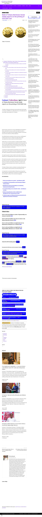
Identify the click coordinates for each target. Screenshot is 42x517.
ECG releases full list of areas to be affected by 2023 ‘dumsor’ (21, 450)
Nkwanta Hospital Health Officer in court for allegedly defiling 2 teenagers (8, 450)
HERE (11, 216)
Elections (14, 5)
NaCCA (7, 300)
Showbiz (23, 5)
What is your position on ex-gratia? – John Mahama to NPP (14, 180)
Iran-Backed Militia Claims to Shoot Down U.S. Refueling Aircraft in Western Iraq (34, 40)
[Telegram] (26, 22)
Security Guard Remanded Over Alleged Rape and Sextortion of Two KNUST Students (33, 21)
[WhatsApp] (16, 22)
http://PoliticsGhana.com (12, 457)
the (10, 261)
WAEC (7, 297)
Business (10, 10)
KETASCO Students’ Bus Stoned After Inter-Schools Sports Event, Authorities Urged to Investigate (33, 106)
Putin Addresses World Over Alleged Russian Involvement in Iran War (34, 55)
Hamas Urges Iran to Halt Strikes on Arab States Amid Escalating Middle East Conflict (34, 26)
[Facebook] (9, 22)
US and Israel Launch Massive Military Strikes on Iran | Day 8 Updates (33, 116)
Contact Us (29, 513)
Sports (27, 5)
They (3, 261)
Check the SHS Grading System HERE (12, 79)
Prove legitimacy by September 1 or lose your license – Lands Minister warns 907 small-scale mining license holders (14, 368)
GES (9, 300)
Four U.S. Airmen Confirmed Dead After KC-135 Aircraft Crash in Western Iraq (33, 35)
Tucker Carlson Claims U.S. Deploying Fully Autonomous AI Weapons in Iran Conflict (33, 81)
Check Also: (6, 66)
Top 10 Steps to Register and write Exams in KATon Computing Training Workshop (14, 235)
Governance (19, 5)
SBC (17, 317)
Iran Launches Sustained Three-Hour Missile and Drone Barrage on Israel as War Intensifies (33, 86)
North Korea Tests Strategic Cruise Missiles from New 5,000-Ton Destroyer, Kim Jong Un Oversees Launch (34, 76)
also (6, 261)
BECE (9, 313)
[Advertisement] (14, 51)
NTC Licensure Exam (18, 313)
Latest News (4, 5)
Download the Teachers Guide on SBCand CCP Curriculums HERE (16, 94)
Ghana (30, 5)
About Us (25, 513)
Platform (17, 320)
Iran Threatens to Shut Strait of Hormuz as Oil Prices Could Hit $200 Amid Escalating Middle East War (34, 45)
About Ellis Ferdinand (34, 513)
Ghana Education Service (10, 304)
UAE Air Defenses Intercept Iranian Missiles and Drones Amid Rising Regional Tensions (34, 70)
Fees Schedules (10, 264)
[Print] (23, 22)
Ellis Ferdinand (5, 20)
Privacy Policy (21, 513)
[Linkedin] (19, 22)
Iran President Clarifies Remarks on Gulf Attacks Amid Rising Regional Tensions (34, 101)
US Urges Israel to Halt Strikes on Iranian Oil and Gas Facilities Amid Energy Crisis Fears (33, 96)
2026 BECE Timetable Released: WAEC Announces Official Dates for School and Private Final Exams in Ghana (34, 92)
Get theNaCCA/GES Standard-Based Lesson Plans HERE (14, 87)
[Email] (21, 22)
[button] (38, 5)
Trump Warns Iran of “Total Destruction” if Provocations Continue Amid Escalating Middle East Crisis (33, 60)
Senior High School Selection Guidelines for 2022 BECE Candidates (13, 207)
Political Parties (9, 5)
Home (3, 10)
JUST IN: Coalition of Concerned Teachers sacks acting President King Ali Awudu (13, 253)
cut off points (18, 261)
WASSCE (12, 313)
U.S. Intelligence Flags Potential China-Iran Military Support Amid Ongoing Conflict (33, 111)
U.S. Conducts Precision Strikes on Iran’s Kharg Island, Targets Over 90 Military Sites (34, 30)
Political (12, 320)
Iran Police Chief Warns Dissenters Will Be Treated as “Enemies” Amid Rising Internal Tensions (34, 50)
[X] (11, 22)
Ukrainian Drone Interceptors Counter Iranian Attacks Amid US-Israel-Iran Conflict (33, 65)
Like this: (6, 95)
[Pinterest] (14, 22)
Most (6, 320)
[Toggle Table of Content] (3, 59)
